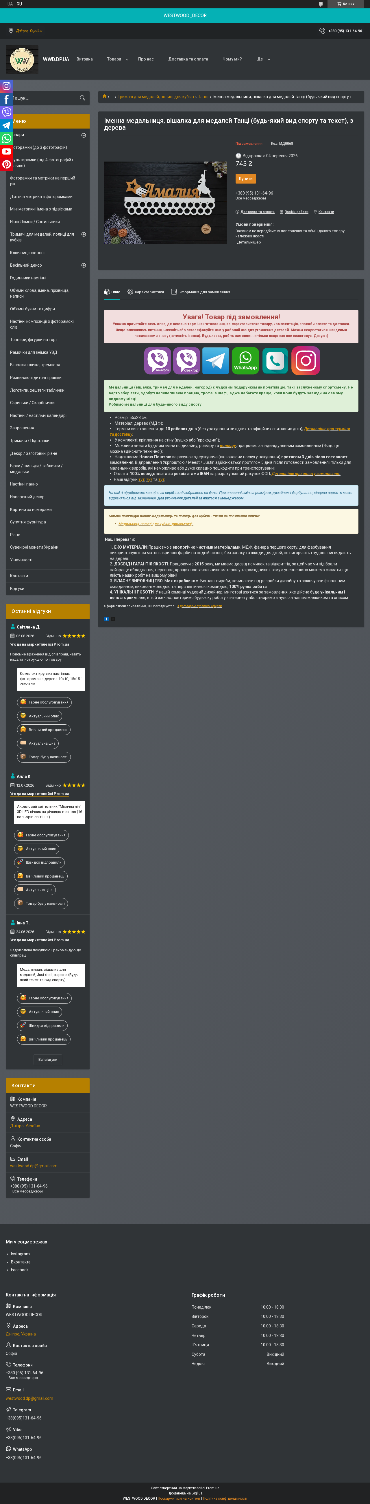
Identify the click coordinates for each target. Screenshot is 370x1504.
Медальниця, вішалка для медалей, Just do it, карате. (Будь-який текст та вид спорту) (49, 974)
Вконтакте (21, 1262)
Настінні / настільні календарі (38, 415)
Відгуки (17, 588)
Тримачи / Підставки (29, 440)
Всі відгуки (47, 1059)
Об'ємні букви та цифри (32, 309)
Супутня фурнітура (28, 522)
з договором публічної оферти (199, 606)
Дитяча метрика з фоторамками (41, 196)
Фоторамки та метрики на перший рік (42, 181)
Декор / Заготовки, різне (33, 453)
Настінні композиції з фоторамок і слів (42, 324)
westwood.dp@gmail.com (34, 1166)
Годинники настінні (28, 278)
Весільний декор (26, 265)
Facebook (20, 1269)
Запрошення (22, 428)
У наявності (21, 560)
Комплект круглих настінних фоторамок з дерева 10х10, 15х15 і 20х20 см (51, 678)
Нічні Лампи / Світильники (35, 221)
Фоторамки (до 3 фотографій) (38, 147)
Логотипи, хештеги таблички (37, 390)
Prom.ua (212, 1488)
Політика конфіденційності (225, 1498)
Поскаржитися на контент (179, 1498)
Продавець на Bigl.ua (185, 1493)
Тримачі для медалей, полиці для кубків (156, 96)
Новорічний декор (27, 496)
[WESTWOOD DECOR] (22, 59)
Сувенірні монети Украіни (34, 547)
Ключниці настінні (27, 252)
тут (141, 479)
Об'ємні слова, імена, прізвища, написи (39, 293)
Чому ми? (232, 59)
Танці (203, 96)
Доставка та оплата (188, 59)
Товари (114, 59)
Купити (246, 178)
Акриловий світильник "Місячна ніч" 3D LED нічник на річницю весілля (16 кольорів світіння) (49, 811)
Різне (15, 534)
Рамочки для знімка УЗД (34, 352)
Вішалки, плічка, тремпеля (35, 364)
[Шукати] (83, 98)
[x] (113, 620)
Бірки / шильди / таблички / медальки (36, 469)
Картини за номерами (31, 509)
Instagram (20, 1254)
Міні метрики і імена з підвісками (41, 209)
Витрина (85, 59)
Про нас (146, 59)
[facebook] (106, 620)
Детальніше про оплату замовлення (305, 473)
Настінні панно (24, 484)
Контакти (19, 576)
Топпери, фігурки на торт (33, 339)
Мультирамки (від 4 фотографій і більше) (41, 162)
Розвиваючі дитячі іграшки (36, 377)
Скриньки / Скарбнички (32, 402)
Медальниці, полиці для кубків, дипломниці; (156, 524)
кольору (228, 445)
